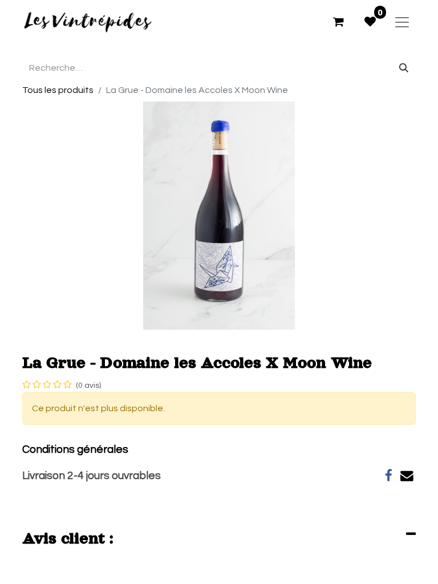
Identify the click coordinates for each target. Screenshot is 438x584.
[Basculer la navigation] (402, 21)
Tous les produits (58, 90)
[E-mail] (406, 475)
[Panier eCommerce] (338, 21)
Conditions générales (75, 449)
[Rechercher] (404, 68)
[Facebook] (388, 475)
